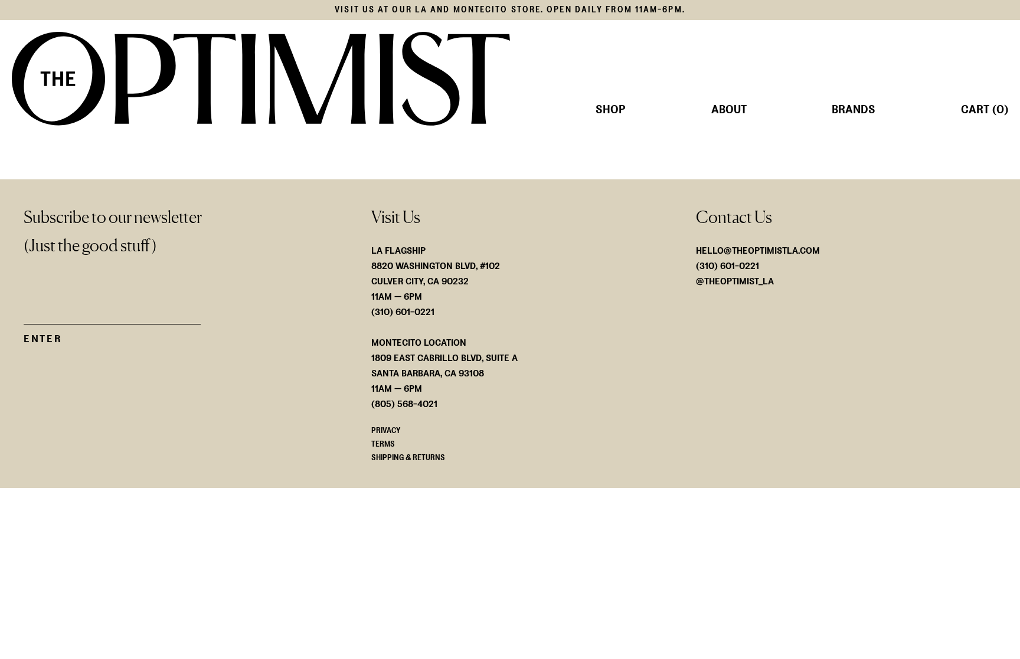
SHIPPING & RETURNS (408, 458)
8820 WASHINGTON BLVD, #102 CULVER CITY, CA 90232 (435, 273)
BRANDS (853, 109)
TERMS (383, 444)
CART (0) (984, 109)
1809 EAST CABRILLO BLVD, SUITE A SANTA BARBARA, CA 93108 (444, 365)
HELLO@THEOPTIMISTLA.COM (758, 250)
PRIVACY (385, 430)
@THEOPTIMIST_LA (735, 281)
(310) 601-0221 (727, 266)
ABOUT (729, 109)
